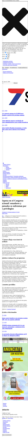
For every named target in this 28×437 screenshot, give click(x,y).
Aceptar (2, 67)
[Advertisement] (14, 147)
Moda (7, 186)
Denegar (7, 67)
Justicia (7, 167)
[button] (14, 22)
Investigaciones (15, 177)
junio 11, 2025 (3, 322)
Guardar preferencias (22, 67)
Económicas (8, 168)
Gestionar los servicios (8, 62)
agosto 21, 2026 (3, 110)
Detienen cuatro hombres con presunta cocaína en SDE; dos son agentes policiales (13, 318)
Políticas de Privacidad (8, 72)
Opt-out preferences (7, 71)
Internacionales (6, 172)
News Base (10, 418)
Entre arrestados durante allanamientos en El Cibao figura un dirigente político (13, 334)
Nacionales (5, 165)
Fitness (7, 185)
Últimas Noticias (6, 164)
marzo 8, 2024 (3, 331)
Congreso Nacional (11, 309)
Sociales (5, 175)
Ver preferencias (13, 67)
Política (4, 171)
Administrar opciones (8, 61)
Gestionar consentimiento (6, 434)
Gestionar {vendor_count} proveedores (12, 63)
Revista (7, 184)
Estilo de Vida (6, 182)
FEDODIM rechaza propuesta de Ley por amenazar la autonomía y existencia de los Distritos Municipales (12, 327)
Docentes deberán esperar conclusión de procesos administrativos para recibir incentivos (14, 121)
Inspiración (8, 188)
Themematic (3, 418)
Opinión (5, 180)
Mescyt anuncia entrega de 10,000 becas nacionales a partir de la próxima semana (12, 114)
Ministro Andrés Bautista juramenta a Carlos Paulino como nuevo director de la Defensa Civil (13, 129)
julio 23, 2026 (3, 315)
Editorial (5, 181)
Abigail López (4, 213)
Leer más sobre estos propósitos (10, 65)
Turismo (7, 169)
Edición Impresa (6, 173)
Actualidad (2, 197)
